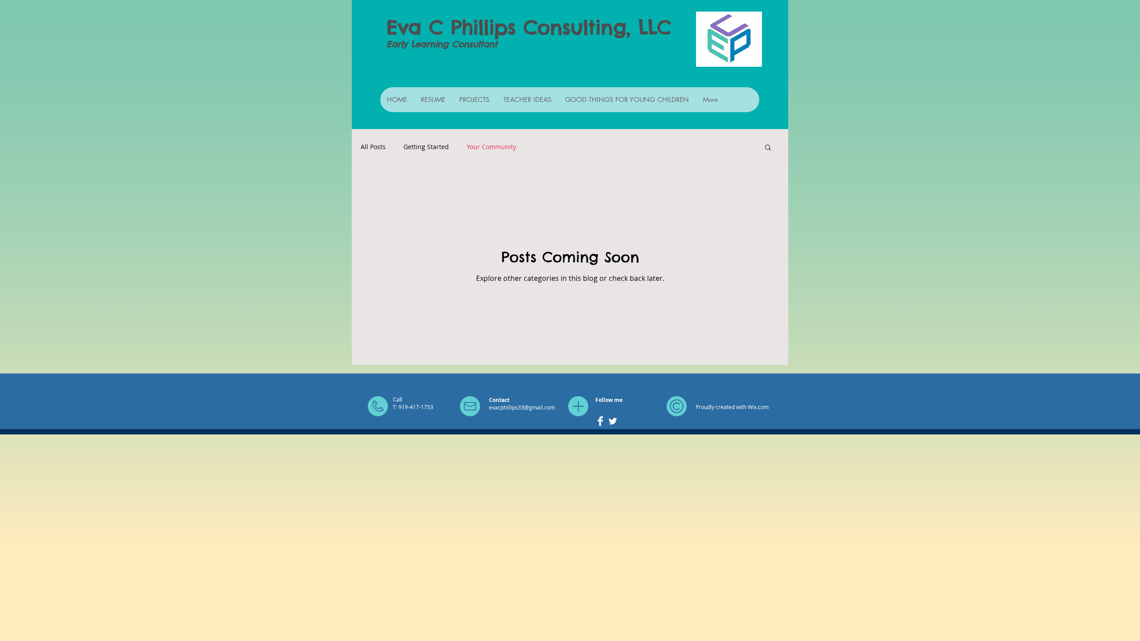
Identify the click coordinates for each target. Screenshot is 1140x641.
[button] (768, 148)
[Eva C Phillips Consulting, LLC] (600, 421)
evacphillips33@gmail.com (522, 407)
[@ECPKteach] (613, 421)
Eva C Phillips (451, 27)
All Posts (373, 146)
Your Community (491, 146)
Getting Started (426, 146)
